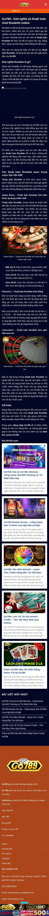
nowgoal (6, 858)
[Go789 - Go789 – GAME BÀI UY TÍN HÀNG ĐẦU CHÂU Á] (24, 4)
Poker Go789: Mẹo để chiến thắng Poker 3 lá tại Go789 (22, 671)
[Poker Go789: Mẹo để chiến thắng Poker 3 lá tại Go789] (24, 654)
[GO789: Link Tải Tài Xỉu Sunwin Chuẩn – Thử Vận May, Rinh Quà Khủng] (24, 603)
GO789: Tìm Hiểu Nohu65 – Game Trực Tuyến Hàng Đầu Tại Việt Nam (22, 571)
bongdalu (9, 835)
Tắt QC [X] (24, 902)
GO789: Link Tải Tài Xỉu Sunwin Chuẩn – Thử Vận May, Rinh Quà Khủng (21, 619)
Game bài (6, 863)
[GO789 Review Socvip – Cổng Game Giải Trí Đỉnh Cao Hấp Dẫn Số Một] (24, 508)
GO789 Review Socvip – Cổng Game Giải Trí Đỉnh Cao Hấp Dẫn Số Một (23, 524)
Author (4, 899)
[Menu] (45, 4)
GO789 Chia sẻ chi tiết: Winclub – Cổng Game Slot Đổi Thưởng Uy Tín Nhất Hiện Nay (23, 475)
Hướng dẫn (7, 849)
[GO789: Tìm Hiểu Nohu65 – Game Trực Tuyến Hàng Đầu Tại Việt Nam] (24, 555)
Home (4, 844)
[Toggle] (46, 848)
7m (3, 835)
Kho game (6, 853)
